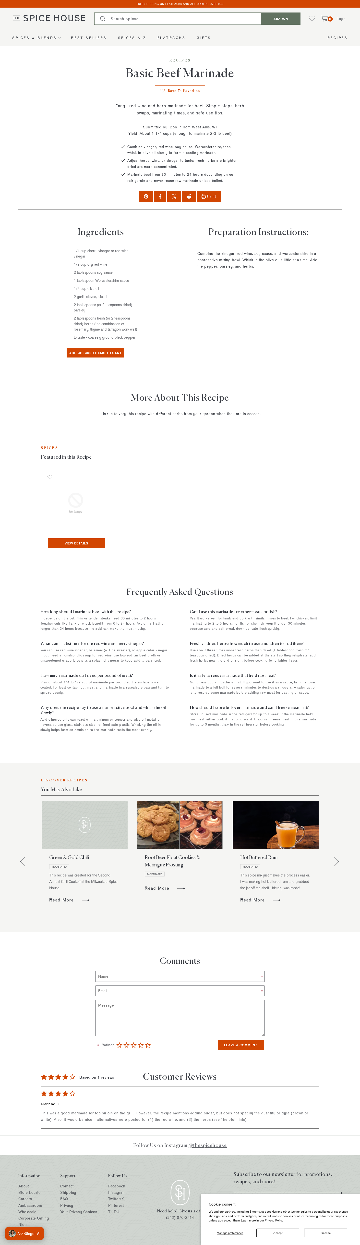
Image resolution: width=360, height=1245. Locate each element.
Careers (25, 1198)
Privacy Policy (274, 1220)
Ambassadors (30, 1205)
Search (281, 19)
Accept (278, 1233)
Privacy (66, 1205)
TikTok (114, 1211)
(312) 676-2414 (180, 1217)
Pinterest (116, 1205)
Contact (66, 1186)
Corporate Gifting (33, 1218)
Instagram (117, 1192)
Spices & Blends (34, 38)
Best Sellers (89, 38)
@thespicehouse (208, 1145)
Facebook (116, 1186)
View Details (77, 543)
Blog (22, 1224)
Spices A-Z (132, 38)
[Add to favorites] (50, 477)
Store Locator (30, 1192)
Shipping (68, 1192)
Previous (24, 861)
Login (341, 18)
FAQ (64, 1198)
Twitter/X (116, 1198)
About (23, 1186)
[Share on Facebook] (160, 196)
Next (334, 861)
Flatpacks (171, 38)
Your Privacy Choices (78, 1211)
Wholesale (27, 1211)
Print (211, 196)
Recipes (337, 38)
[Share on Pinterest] (146, 196)
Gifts (204, 38)
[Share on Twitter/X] (174, 196)
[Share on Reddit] (189, 196)
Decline (326, 1233)
